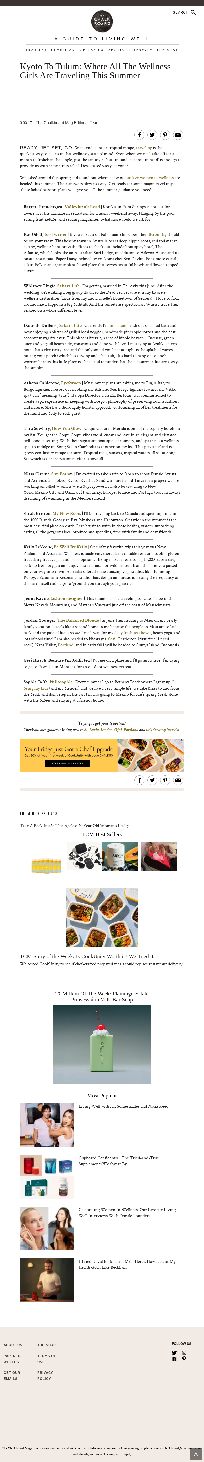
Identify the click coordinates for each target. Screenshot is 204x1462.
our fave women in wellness (149, 177)
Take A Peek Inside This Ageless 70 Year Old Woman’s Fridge (75, 825)
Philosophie (61, 682)
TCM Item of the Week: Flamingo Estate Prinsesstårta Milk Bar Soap (101, 996)
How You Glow (67, 429)
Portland (65, 645)
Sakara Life (68, 286)
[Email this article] (178, 135)
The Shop (168, 50)
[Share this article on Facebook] (139, 135)
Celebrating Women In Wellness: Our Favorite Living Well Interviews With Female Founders (127, 1212)
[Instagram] (184, 1351)
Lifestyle (141, 50)
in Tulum (118, 325)
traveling (144, 147)
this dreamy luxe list (162, 730)
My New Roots (66, 514)
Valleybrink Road (82, 207)
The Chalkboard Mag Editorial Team (67, 123)
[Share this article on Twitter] (152, 135)
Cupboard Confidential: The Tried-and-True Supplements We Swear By (119, 1161)
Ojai (111, 639)
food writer (55, 235)
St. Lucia (91, 730)
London (107, 730)
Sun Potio (60, 474)
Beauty (116, 50)
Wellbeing (92, 50)
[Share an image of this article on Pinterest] (165, 135)
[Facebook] (174, 1357)
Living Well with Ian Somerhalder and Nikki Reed (123, 1106)
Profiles (36, 50)
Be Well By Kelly (70, 547)
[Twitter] (174, 1351)
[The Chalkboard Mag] (102, 20)
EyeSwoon (71, 383)
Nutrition (63, 50)
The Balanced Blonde (78, 620)
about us (13, 1345)
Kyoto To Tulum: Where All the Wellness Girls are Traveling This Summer (95, 71)
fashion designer (67, 599)
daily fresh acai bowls (132, 632)
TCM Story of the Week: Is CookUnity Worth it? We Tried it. (87, 956)
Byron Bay (158, 234)
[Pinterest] (184, 1357)
